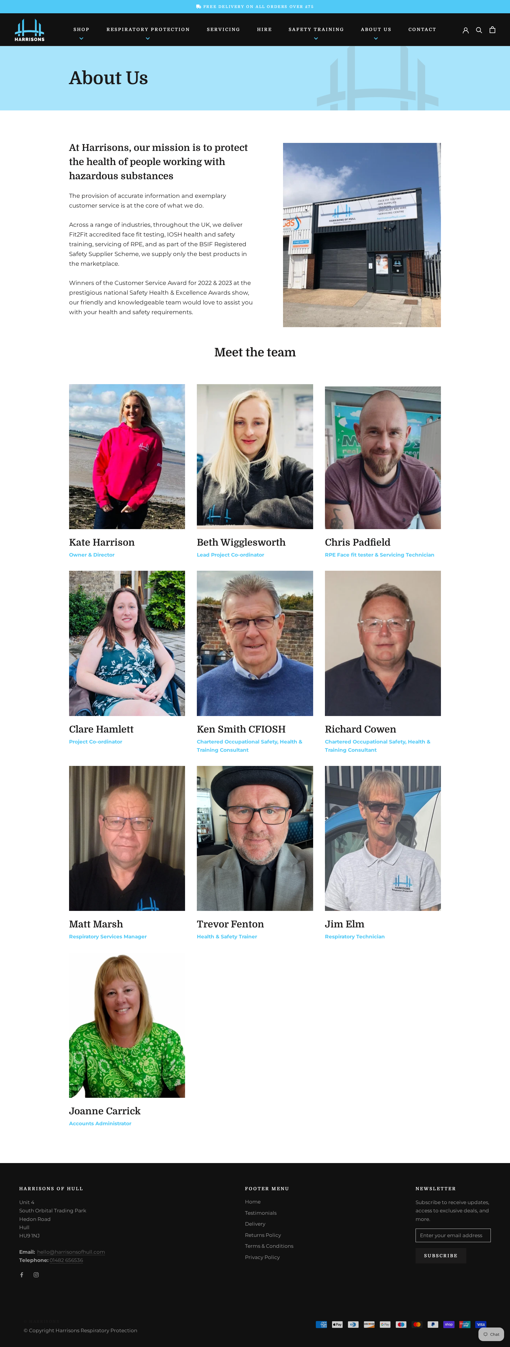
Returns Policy (263, 1235)
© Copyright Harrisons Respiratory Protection (80, 1330)
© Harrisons (42, 1321)
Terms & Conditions (269, 1246)
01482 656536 (66, 1260)
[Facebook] (21, 1274)
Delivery (255, 1224)
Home (253, 1202)
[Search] (479, 30)
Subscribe (441, 1255)
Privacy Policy (262, 1257)
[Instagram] (36, 1274)
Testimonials (261, 1213)
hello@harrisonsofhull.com (71, 1252)
